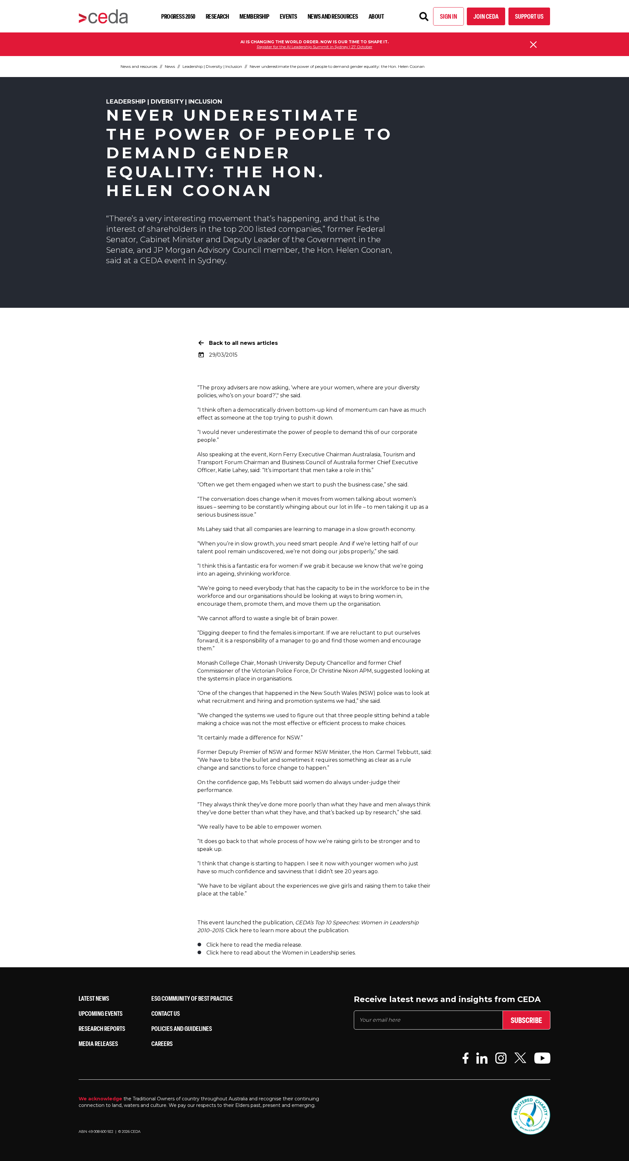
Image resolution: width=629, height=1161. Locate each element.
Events (288, 16)
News (170, 66)
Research (217, 16)
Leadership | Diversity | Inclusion (212, 66)
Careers (162, 1043)
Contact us (165, 1013)
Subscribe (526, 1020)
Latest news (94, 998)
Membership (254, 16)
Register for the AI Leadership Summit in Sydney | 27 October (314, 46)
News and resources (333, 16)
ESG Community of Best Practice (192, 998)
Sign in (448, 16)
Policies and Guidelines (181, 1028)
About (376, 16)
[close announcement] (533, 44)
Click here (239, 930)
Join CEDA (486, 16)
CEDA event (163, 260)
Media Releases (98, 1043)
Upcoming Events (101, 1013)
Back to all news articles (243, 343)
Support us (529, 16)
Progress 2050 (178, 16)
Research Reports (102, 1028)
